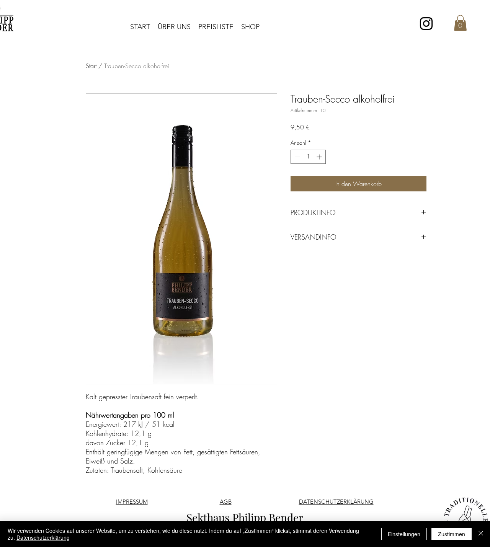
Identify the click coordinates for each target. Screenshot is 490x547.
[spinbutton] (308, 156)
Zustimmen (451, 534)
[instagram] (426, 23)
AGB (226, 501)
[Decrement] (296, 156)
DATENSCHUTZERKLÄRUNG (336, 501)
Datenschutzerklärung (43, 537)
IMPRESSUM (132, 501)
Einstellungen (404, 534)
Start (91, 66)
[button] (460, 23)
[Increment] (320, 156)
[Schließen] (480, 534)
